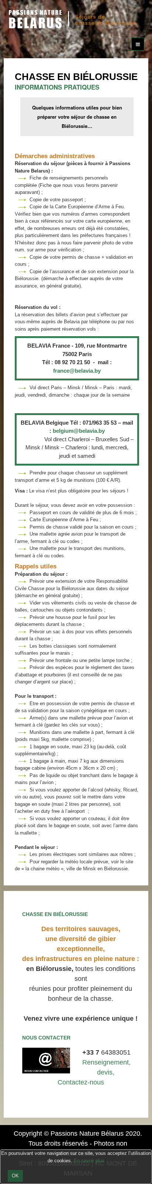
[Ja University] (74, 18)
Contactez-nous (81, 1082)
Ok (15, 1175)
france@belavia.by (77, 371)
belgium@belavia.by (79, 431)
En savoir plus (89, 1160)
